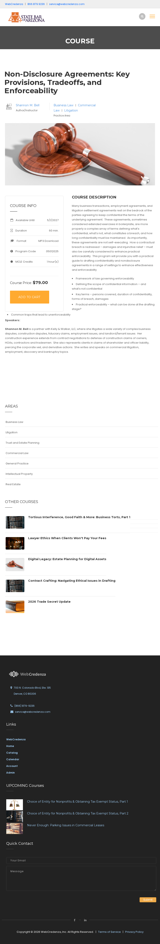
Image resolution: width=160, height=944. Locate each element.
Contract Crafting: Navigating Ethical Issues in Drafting (71, 581)
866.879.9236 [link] (36, 4)
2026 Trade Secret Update (49, 602)
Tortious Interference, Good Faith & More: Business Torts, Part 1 (79, 517)
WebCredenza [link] (16, 739)
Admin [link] (10, 772)
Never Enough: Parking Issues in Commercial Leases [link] (65, 825)
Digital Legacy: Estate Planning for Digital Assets (67, 559)
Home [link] (10, 746)
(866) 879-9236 (24, 706)
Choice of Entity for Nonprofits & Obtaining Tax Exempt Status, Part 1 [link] (77, 801)
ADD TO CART (29, 297)
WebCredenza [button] (14, 4)
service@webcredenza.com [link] (67, 4)
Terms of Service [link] (109, 932)
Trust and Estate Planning (22, 443)
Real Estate (13, 484)
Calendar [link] (12, 759)
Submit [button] (147, 899)
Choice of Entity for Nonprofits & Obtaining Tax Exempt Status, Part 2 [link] (77, 813)
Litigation (71, 110)
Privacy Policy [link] (134, 932)
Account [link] (12, 766)
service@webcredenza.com (32, 712)
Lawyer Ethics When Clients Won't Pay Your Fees (67, 538)
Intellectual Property (19, 474)
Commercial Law (17, 453)
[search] (142, 16)
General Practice (17, 463)
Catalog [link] (12, 752)
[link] (33, 17)
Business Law (64, 105)
